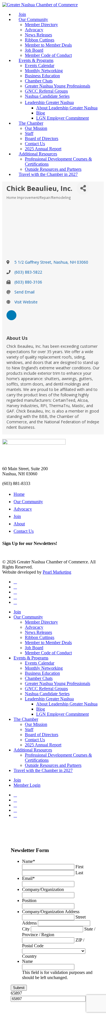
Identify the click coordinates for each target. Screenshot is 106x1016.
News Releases (38, 34)
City (26, 929)
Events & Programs (36, 60)
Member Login (27, 785)
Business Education (42, 75)
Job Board (34, 50)
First (79, 866)
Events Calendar (39, 65)
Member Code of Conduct (48, 55)
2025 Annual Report (43, 148)
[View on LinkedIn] (11, 318)
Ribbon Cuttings (39, 40)
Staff (29, 133)
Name (28, 861)
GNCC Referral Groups (46, 91)
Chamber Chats (39, 80)
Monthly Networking (44, 70)
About (19, 523)
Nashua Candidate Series (47, 96)
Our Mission (36, 128)
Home (19, 494)
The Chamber (31, 123)
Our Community (33, 19)
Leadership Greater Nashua (49, 102)
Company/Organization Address (50, 911)
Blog (40, 113)
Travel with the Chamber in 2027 (48, 174)
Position (29, 900)
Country (29, 956)
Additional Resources (38, 153)
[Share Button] (83, 188)
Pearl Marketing (57, 572)
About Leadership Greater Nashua (67, 107)
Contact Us (35, 143)
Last (79, 872)
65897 (16, 993)
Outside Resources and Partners (53, 169)
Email (28, 878)
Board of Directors (41, 138)
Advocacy (34, 29)
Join (22, 14)
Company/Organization (43, 889)
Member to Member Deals (48, 45)
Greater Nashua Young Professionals (57, 86)
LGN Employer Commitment (62, 118)
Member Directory (41, 24)
